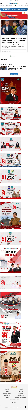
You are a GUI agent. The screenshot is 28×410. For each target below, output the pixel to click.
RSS (15, 402)
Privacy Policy (7, 393)
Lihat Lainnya (14, 74)
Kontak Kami (21, 395)
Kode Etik (20, 389)
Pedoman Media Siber (20, 397)
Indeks (7, 389)
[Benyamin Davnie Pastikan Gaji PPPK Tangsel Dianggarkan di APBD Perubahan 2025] (14, 27)
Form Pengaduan (7, 397)
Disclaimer (20, 393)
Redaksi (21, 391)
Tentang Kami (7, 395)
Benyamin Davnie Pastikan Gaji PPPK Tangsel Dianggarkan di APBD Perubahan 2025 (14, 40)
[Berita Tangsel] (14, 3)
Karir (7, 391)
